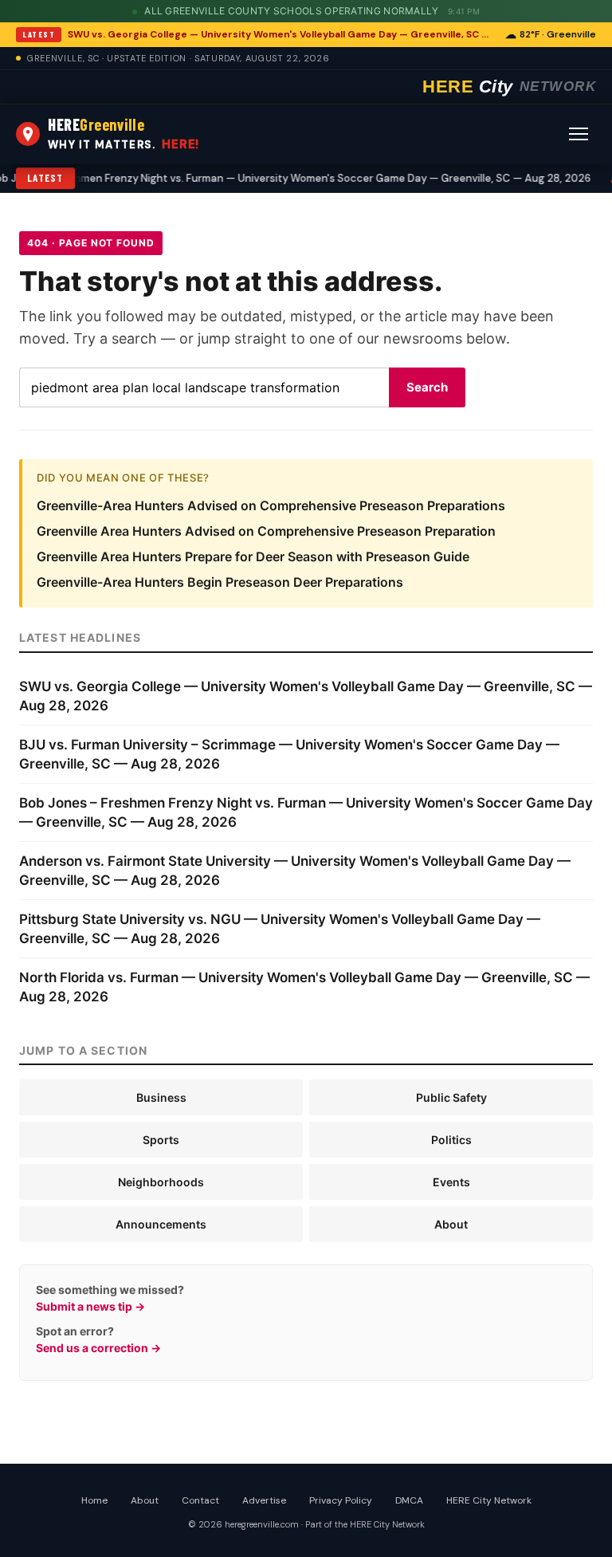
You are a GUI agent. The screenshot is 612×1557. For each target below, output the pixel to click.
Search (427, 387)
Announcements (161, 1224)
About (451, 1224)
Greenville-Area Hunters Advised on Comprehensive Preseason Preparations (271, 505)
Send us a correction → (98, 1348)
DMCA (409, 1500)
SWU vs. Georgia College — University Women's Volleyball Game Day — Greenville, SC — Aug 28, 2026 (282, 34)
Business (161, 1097)
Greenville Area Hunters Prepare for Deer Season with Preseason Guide (253, 556)
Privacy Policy (340, 1500)
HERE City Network (489, 1500)
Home (94, 1500)
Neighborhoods (161, 1182)
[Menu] (578, 134)
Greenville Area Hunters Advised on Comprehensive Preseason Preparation (266, 531)
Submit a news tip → (90, 1306)
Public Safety (451, 1097)
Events (451, 1182)
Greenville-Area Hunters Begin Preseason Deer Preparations (220, 582)
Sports (161, 1139)
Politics (451, 1139)
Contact (200, 1500)
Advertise (264, 1500)
